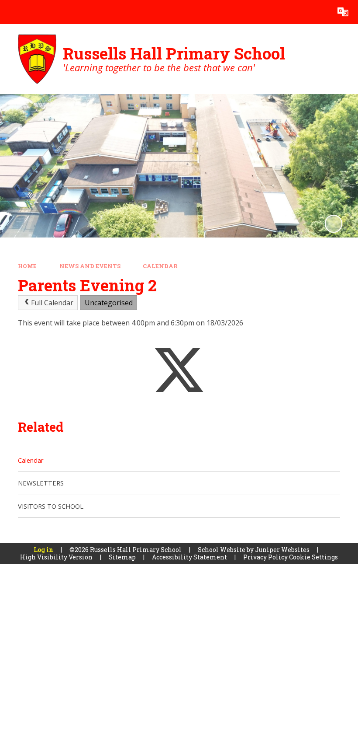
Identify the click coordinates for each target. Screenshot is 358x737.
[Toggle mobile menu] (12, 12)
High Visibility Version (56, 557)
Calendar (160, 265)
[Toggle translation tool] (343, 12)
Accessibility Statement (189, 557)
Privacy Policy (265, 557)
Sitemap (122, 557)
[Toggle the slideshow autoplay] (333, 223)
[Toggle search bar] (319, 12)
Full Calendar (52, 302)
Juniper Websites (282, 549)
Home (27, 265)
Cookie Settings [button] (313, 557)
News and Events (89, 265)
